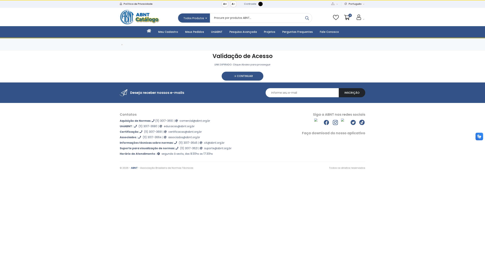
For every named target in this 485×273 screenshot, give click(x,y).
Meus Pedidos (194, 32)
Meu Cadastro (168, 32)
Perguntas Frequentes (297, 32)
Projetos (269, 32)
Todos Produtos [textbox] (193, 18)
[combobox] (194, 18)
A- (233, 4)
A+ (225, 4)
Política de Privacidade (138, 4)
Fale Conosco (329, 32)
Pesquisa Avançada (243, 32)
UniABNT (216, 32)
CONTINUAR (244, 76)
